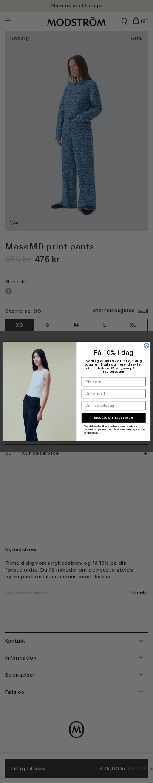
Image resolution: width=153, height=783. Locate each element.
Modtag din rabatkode (113, 418)
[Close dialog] (146, 345)
